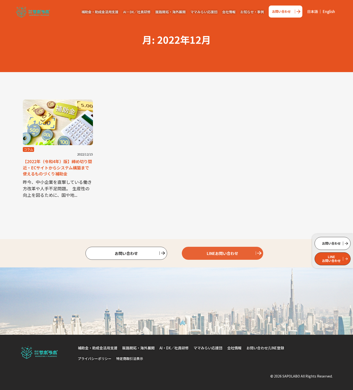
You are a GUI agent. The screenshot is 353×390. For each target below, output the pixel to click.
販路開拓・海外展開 (170, 11)
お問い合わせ (281, 11)
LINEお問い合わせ (222, 253)
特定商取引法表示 (129, 358)
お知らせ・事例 (252, 11)
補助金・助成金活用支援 (99, 11)
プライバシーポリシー (94, 358)
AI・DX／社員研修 (137, 11)
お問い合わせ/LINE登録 (265, 347)
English (329, 11)
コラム (28, 149)
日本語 (312, 11)
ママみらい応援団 (203, 11)
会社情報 (229, 11)
